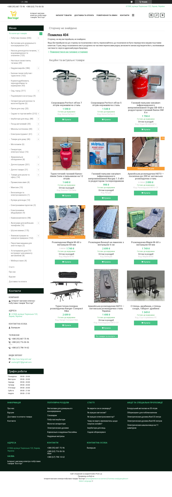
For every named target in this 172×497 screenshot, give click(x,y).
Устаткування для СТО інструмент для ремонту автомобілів (21, 253)
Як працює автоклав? (96, 412)
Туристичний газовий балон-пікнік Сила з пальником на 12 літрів (66, 176)
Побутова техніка (18, 38)
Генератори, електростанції (17, 150)
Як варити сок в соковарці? (99, 408)
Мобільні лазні (17, 261)
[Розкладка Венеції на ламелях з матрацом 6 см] (106, 222)
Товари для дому (18, 139)
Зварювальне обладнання (17, 158)
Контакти (124, 15)
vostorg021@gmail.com (21, 362)
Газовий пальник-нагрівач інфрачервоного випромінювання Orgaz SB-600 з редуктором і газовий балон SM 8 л (146, 108)
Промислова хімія (18, 182)
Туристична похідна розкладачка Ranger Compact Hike (66, 308)
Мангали (15, 187)
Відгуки (12, 277)
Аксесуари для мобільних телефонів (22, 224)
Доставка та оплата (84, 15)
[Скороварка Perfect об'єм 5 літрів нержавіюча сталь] (106, 82)
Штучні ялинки (17, 230)
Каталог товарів (64, 15)
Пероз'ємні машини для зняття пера (21, 244)
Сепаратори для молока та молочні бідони (23, 102)
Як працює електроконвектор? (100, 417)
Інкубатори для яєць (20, 119)
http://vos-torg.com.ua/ (21, 359)
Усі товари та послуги (105, 336)
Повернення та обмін (106, 15)
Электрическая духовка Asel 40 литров (144, 421)
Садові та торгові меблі (21, 114)
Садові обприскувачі (96, 432)
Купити (68, 119)
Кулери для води (18, 200)
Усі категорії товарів (18, 33)
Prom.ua (99, 474)
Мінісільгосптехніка (19, 129)
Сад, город (15, 91)
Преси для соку (17, 108)
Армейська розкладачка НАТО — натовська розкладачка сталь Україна (106, 308)
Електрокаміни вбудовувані (17, 211)
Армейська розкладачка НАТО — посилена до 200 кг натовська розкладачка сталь (146, 176)
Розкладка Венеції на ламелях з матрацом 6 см (106, 243)
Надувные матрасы (55, 436)
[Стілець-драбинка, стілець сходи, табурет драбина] (146, 286)
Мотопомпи (16, 144)
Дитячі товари (17, 170)
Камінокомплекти (19, 218)
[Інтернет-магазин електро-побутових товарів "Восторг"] (17, 15)
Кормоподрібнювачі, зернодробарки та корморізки (20, 83)
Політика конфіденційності (118, 479)
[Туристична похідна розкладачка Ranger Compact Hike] (66, 286)
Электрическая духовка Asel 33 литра (144, 417)
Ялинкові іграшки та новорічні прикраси (19, 237)
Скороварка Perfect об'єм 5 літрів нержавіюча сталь (106, 104)
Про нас (12, 272)
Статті (11, 267)
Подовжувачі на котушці (22, 96)
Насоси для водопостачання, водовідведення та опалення (24, 53)
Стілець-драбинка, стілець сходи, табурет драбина (146, 307)
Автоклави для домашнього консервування (23, 44)
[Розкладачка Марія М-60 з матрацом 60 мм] (146, 222)
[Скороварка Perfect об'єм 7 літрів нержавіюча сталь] (66, 82)
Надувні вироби (18, 68)
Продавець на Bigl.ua (86, 476)
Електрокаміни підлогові (22, 205)
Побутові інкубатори (56, 419)
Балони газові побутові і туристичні (21, 74)
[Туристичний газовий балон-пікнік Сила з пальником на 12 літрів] (66, 153)
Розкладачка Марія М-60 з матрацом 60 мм (66, 243)
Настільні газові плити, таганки (21, 62)
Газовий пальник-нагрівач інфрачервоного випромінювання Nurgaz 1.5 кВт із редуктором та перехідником (106, 177)
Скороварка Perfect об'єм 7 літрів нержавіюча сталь (66, 104)
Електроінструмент (19, 134)
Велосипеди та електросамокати (19, 193)
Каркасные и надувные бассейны (62, 432)
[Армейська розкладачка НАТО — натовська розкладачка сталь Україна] (106, 286)
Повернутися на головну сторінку (69, 51)
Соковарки (52, 415)
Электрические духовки (58, 428)
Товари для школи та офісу (20, 176)
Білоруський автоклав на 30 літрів (142, 408)
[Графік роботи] (151, 15)
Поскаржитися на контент (96, 479)
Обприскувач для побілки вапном (142, 412)
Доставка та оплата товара (19, 417)
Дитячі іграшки (17, 164)
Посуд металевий (18, 124)
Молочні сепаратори (56, 424)
